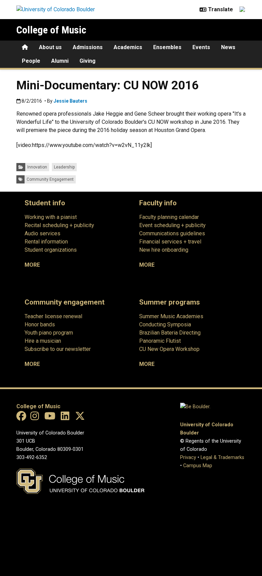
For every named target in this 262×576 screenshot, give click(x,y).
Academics (128, 47)
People (31, 61)
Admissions (88, 47)
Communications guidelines (172, 233)
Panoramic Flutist (160, 341)
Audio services (42, 233)
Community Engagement (50, 179)
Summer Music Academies (171, 316)
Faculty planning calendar (169, 217)
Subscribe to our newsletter (58, 349)
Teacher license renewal (53, 316)
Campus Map (197, 466)
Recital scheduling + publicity (59, 225)
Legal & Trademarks (222, 457)
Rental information (46, 241)
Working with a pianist (51, 217)
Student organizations (51, 250)
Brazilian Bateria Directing (170, 332)
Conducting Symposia (165, 324)
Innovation (37, 167)
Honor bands (40, 324)
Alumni (60, 61)
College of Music (51, 30)
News (228, 47)
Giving (87, 61)
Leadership (64, 167)
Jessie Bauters (70, 101)
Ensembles (167, 47)
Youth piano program (49, 332)
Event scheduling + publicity (172, 225)
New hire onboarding (163, 250)
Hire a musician (43, 341)
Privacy (188, 457)
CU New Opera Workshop (169, 349)
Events (201, 47)
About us (50, 47)
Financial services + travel (170, 241)
